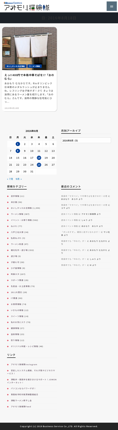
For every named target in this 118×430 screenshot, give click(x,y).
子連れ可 (15, 262)
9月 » (19, 179)
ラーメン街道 (17, 244)
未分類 (14, 202)
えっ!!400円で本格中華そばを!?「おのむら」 (29, 76)
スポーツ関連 (17, 280)
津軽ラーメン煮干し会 (21, 400)
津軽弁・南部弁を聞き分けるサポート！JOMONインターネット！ (32, 381)
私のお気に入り (18, 322)
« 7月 (10, 179)
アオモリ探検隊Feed (21, 406)
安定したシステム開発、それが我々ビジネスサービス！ (31, 372)
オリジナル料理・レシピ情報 (24, 346)
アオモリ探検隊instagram (24, 364)
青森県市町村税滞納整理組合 (24, 394)
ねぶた (14, 226)
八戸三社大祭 (17, 232)
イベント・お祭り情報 (21, 220)
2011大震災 (16, 292)
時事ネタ (15, 274)
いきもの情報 (17, 310)
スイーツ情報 (17, 316)
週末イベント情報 (69, 214)
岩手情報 (15, 196)
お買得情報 (16, 304)
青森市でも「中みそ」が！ (73, 241)
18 (39, 157)
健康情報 (15, 328)
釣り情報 (15, 340)
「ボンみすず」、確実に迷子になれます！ (80, 232)
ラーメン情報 (34, 66)
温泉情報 (15, 334)
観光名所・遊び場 (19, 250)
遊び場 (14, 256)
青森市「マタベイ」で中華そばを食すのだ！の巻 (84, 196)
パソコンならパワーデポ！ (23, 388)
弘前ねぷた (16, 238)
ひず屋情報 (16, 268)
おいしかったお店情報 (16, 66)
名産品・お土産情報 (20, 286)
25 (39, 164)
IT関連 (14, 298)
